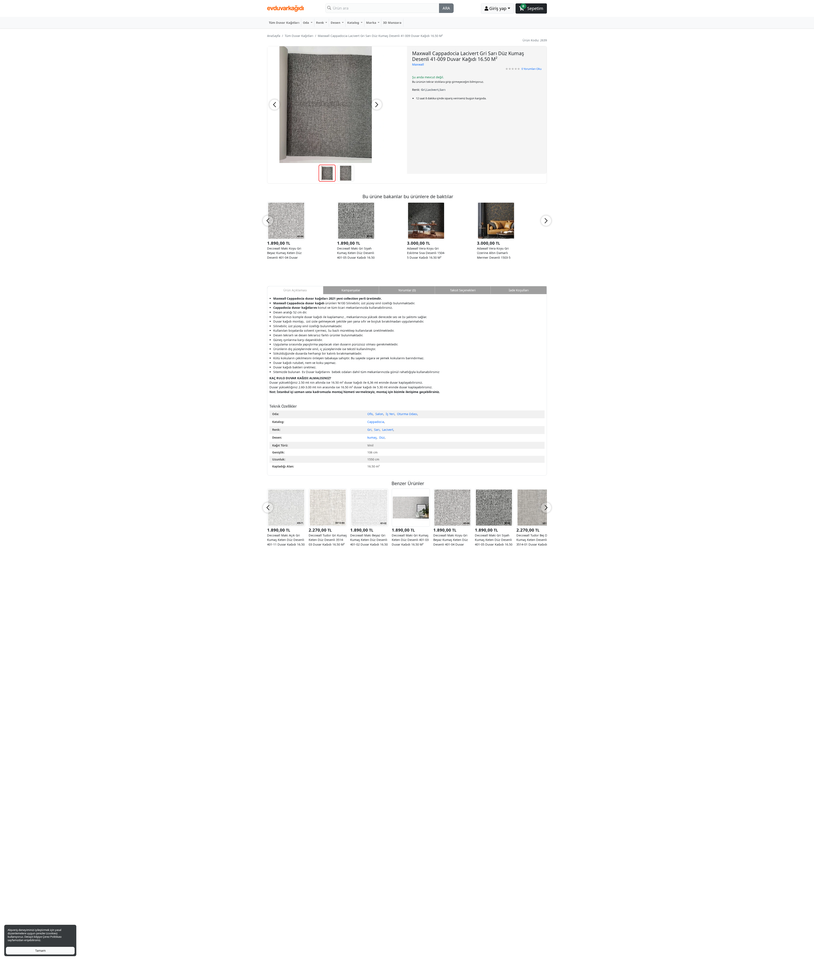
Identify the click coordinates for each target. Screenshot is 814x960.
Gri (369, 430)
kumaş (372, 437)
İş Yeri (390, 414)
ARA (446, 8)
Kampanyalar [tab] (350, 290)
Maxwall (418, 64)
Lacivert (387, 430)
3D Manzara (392, 23)
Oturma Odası (407, 414)
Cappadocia (375, 422)
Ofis (370, 414)
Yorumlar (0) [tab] (407, 290)
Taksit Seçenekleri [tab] (463, 290)
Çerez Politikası (52, 937)
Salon (379, 414)
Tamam (40, 951)
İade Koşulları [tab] (519, 290)
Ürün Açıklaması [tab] (295, 290)
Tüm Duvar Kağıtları (284, 23)
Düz (382, 437)
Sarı (377, 430)
